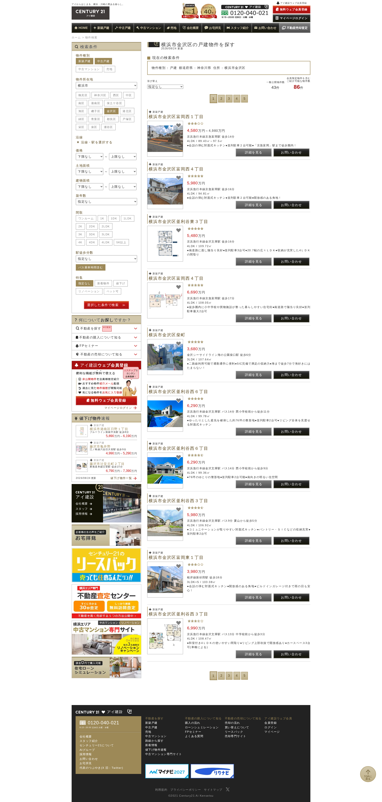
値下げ (120, 283)
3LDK (106, 234)
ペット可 (112, 291)
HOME (83, 27)
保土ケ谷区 (114, 103)
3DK (92, 234)
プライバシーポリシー (185, 789)
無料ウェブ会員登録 (108, 400)
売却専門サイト (235, 736)
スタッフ (82, 508)
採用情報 (82, 513)
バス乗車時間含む (90, 267)
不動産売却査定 (297, 27)
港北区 (127, 111)
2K (80, 226)
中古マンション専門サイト (163, 754)
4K (80, 242)
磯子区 (95, 111)
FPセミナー (89, 345)
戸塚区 (127, 119)
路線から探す (154, 740)
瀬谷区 (108, 127)
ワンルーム (86, 218)
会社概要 (193, 27)
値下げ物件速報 (156, 749)
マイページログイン (118, 407)
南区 (81, 103)
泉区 (94, 127)
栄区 (81, 127)
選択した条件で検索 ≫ (106, 305)
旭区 (81, 111)
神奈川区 (100, 95)
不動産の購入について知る (100, 337)
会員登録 (270, 722)
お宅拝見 (215, 27)
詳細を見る (253, 152)
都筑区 (111, 119)
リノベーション (89, 291)
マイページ (272, 731)
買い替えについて (237, 727)
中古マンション (150, 27)
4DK (92, 242)
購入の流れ (192, 722)
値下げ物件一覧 (121, 478)
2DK (92, 226)
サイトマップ (213, 789)
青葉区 (95, 119)
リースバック (234, 731)
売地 (173, 27)
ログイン (270, 727)
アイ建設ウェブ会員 (278, 718)
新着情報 (151, 745)
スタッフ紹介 (240, 27)
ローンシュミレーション (202, 727)
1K (102, 218)
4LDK (106, 242)
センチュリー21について (97, 745)
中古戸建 (125, 27)
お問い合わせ (267, 27)
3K (80, 234)
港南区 (95, 103)
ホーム (76, 37)
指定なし (84, 283)
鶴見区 (83, 95)
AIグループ (87, 749)
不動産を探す (95, 328)
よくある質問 (194, 736)
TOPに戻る (368, 777)
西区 (116, 95)
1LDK (128, 218)
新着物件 (103, 283)
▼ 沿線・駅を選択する (94, 142)
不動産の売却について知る (101, 354)
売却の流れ (232, 722)
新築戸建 (103, 27)
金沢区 (111, 111)
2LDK (106, 226)
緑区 (81, 119)
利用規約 (161, 789)
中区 (129, 95)
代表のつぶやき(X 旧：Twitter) (101, 767)
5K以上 (121, 242)
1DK (114, 218)
